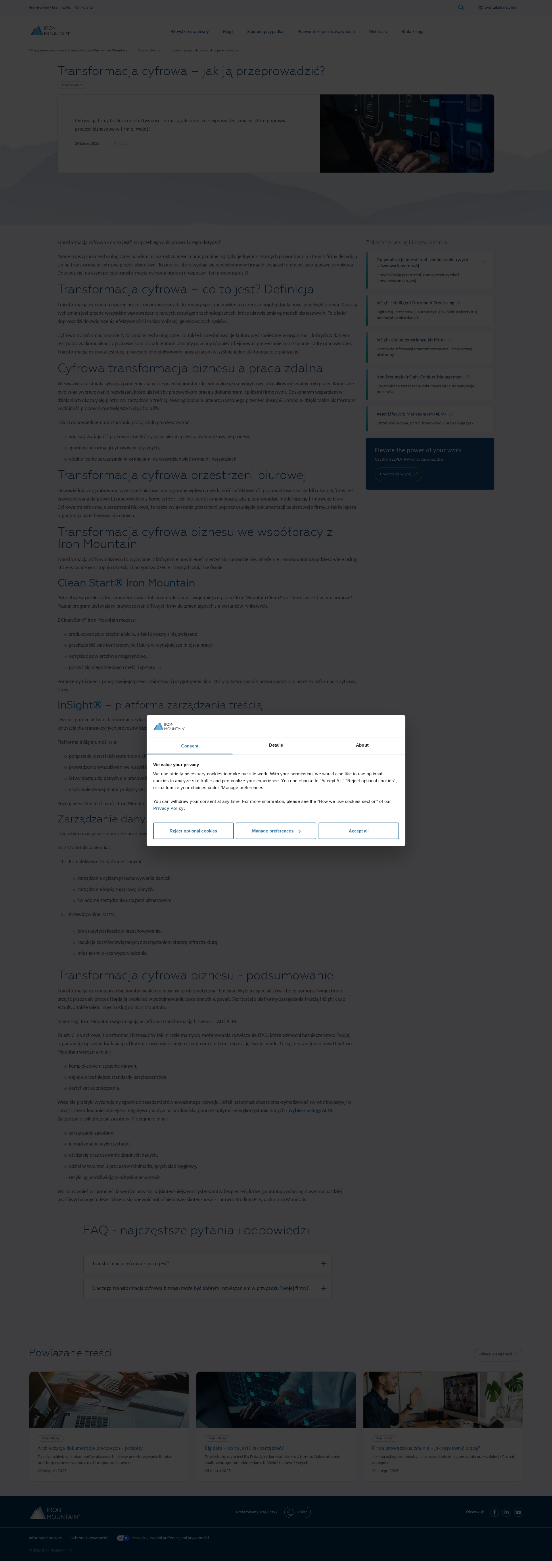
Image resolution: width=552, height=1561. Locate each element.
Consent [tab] (189, 745)
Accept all (359, 830)
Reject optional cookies (193, 830)
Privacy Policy (168, 807)
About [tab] (362, 744)
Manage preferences (273, 830)
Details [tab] (276, 744)
